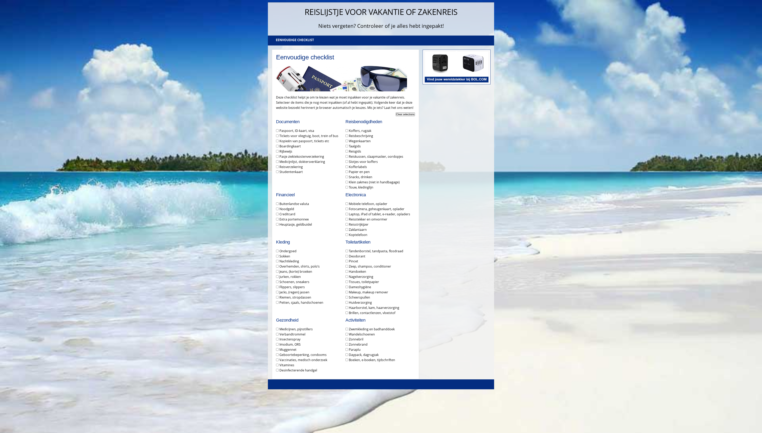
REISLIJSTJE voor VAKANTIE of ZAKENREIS (381, 11)
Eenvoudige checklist (295, 40)
